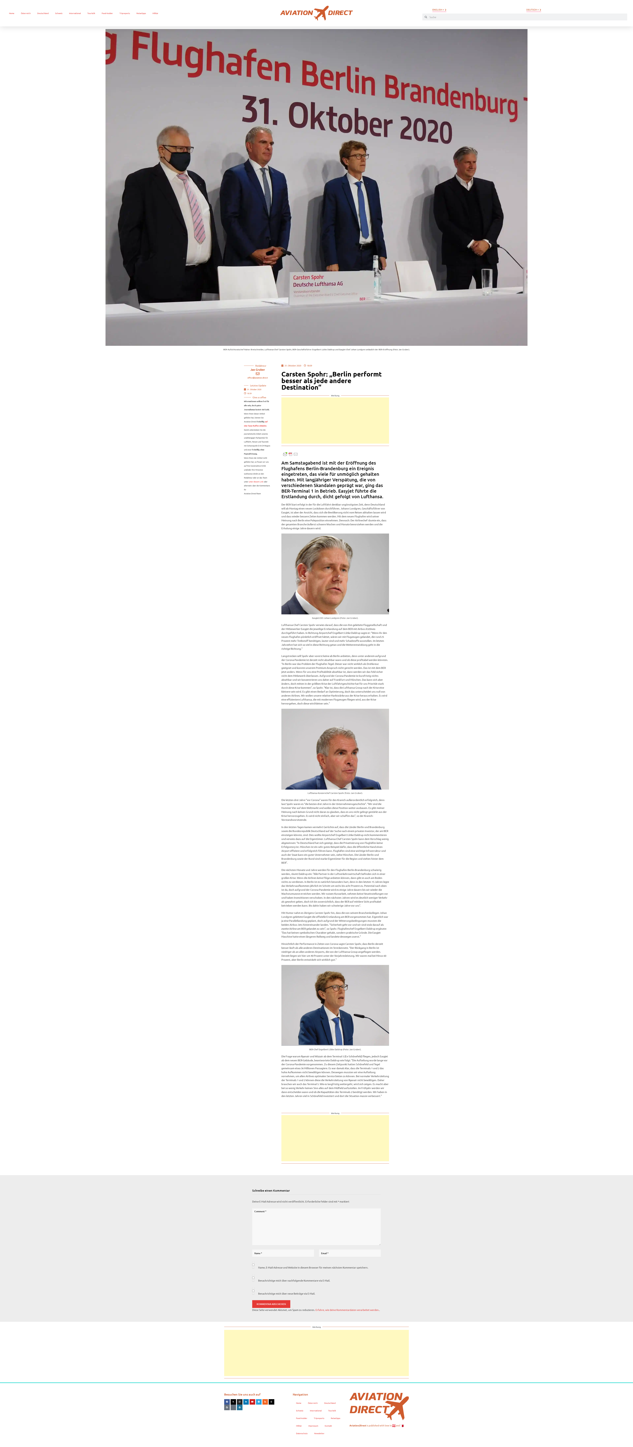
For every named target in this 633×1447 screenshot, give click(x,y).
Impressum (313, 1425)
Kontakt (328, 1425)
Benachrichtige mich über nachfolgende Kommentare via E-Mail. (294, 1280)
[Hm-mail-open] (233, 1407)
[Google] (227, 1407)
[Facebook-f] (227, 1402)
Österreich (26, 13)
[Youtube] (252, 1402)
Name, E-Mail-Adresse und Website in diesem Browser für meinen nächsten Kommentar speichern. (313, 1267)
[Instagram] (239, 1402)
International (75, 13)
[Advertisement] (335, 420)
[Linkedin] (246, 1402)
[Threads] (271, 1402)
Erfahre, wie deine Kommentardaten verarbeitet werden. (347, 1309)
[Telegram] (259, 1402)
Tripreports (125, 13)
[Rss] (265, 1402)
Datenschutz (302, 1433)
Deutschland (43, 13)
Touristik (91, 13)
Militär (155, 13)
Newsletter (319, 1433)
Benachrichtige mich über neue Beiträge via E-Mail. (286, 1293)
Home (11, 13)
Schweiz (58, 13)
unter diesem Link (256, 481)
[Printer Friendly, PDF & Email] (290, 453)
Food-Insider (107, 13)
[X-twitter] (233, 1402)
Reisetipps (141, 13)
